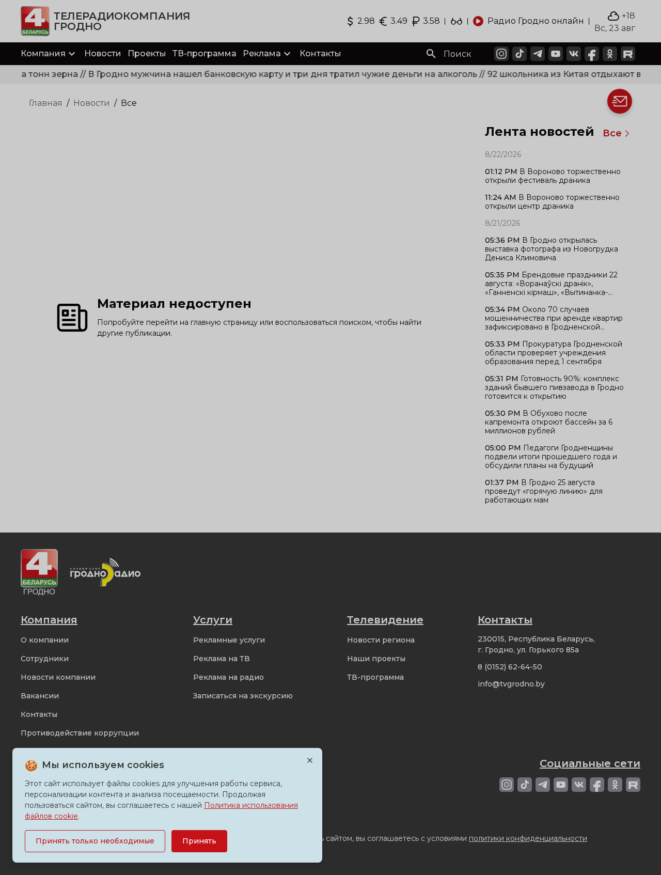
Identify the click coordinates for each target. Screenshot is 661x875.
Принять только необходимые (95, 841)
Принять (199, 841)
